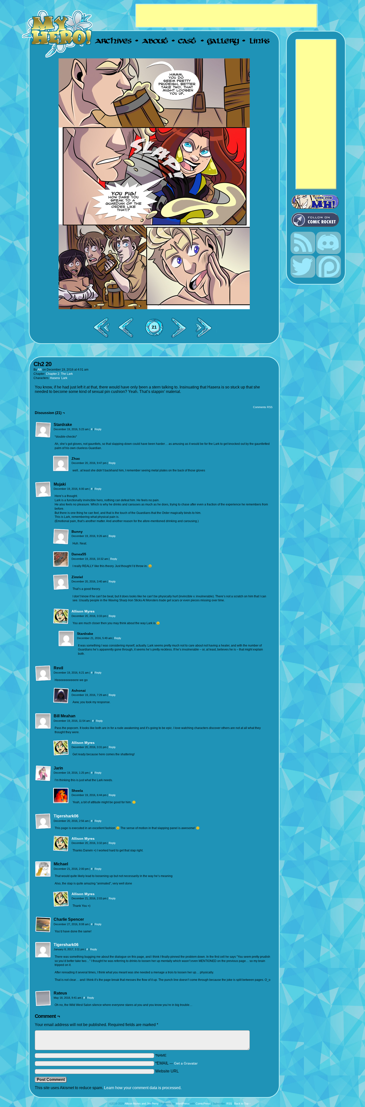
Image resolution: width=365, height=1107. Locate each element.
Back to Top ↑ (242, 1103)
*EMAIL (176, 1063)
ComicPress (203, 1103)
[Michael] (43, 869)
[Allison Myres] (61, 623)
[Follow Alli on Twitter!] (303, 276)
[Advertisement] (226, 15)
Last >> (205, 327)
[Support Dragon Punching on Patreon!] (328, 276)
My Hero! (57, 33)
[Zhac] (61, 464)
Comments (154, 327)
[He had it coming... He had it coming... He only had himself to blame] (154, 183)
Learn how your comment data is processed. (143, 1088)
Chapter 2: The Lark (59, 374)
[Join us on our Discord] (328, 253)
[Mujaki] (43, 489)
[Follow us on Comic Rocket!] (318, 220)
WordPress (182, 1103)
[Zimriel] (61, 582)
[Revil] (43, 673)
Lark (64, 378)
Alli (39, 369)
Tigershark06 (66, 816)
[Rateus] (43, 998)
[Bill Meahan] (43, 721)
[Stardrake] (43, 430)
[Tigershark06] (43, 828)
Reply (98, 429)
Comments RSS (262, 407)
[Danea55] (61, 559)
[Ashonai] (61, 696)
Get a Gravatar (186, 1063)
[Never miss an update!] (303, 253)
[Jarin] (43, 773)
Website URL (167, 1071)
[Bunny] (61, 537)
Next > (181, 327)
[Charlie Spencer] (43, 925)
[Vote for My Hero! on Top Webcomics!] (318, 202)
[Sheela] (61, 796)
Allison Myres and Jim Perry (141, 1103)
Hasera (55, 378)
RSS (229, 1103)
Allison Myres (83, 611)
